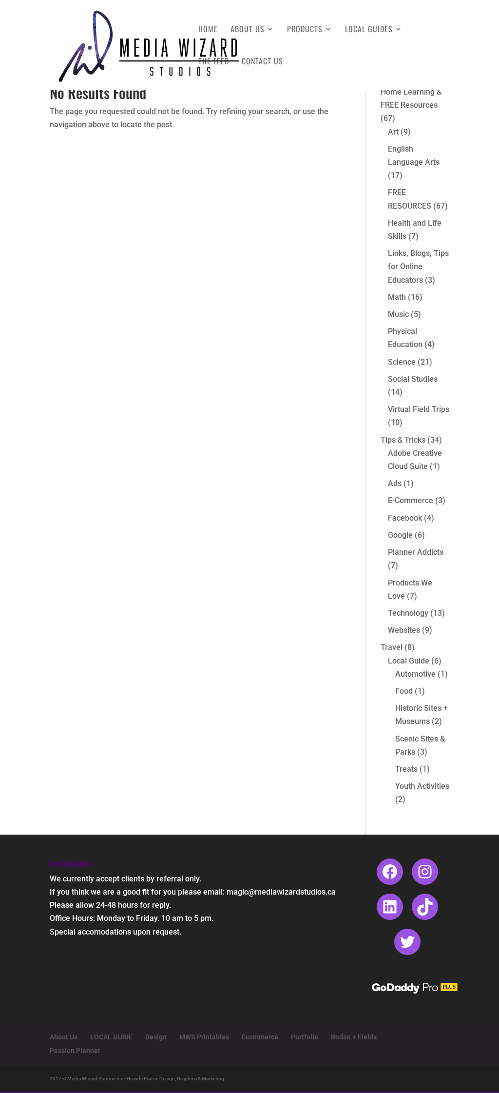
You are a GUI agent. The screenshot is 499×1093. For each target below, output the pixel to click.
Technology (408, 613)
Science (402, 362)
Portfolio (304, 1037)
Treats (406, 769)
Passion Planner (75, 1050)
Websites (404, 630)
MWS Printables (204, 1037)
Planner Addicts (415, 552)
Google (400, 535)
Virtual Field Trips (418, 409)
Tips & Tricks (403, 440)
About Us (247, 30)
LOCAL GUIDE (111, 1037)
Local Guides (369, 30)
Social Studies (413, 379)
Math (397, 297)
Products (305, 30)
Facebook (405, 518)
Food (404, 691)
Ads (395, 483)
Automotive (415, 674)
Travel (392, 647)
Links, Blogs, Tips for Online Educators (418, 266)
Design (156, 1037)
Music (398, 314)
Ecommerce (260, 1037)
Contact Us (262, 62)
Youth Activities (422, 786)
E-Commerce (410, 500)
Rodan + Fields (354, 1037)
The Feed (213, 62)
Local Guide (408, 660)
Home (208, 30)
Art (393, 132)
